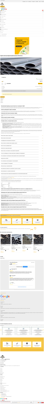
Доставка (37, 1)
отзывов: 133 (1, 294)
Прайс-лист (30, 1)
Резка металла (2, 386)
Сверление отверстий (3, 387)
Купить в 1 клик (40, 85)
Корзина (3, 10)
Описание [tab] (2, 99)
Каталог (2, 6)
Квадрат (1, 382)
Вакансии (33, 1)
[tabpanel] (22, 120)
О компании (24, 1)
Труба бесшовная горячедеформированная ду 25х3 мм (38, 245)
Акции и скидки (2, 372)
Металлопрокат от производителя (5, 359)
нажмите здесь (18, 402)
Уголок (1, 381)
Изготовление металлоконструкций (4, 385)
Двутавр (1, 379)
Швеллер (1, 380)
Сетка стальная (2, 378)
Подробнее (2, 252)
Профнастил (1, 377)
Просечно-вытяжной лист (3, 383)
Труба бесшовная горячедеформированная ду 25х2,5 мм (5, 245)
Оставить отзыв (2, 300)
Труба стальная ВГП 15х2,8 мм (27, 244)
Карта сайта (1, 373)
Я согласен (31, 402)
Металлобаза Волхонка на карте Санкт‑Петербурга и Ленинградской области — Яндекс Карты (22, 289)
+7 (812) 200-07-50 (3, 7)
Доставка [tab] (2, 102)
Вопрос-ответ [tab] (2, 98)
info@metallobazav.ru (3, 8)
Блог (27, 1)
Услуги (40, 1)
